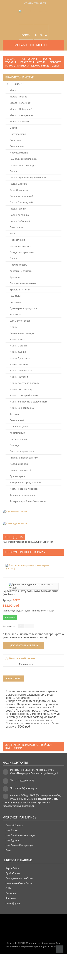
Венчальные (16, 146)
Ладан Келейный (19, 214)
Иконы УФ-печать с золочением (28, 401)
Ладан (13, 171)
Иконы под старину (20, 389)
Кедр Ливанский (18, 190)
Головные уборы (19, 426)
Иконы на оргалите (20, 370)
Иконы (13, 326)
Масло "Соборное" (20, 109)
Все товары (15, 84)
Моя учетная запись (20, 817)
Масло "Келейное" (20, 102)
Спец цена (14, 537)
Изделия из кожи (19, 463)
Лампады (15, 295)
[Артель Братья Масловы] (33, 16)
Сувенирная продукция (23, 308)
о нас (9, 888)
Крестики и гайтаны (21, 270)
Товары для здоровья (22, 495)
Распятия (15, 302)
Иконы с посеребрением (24, 395)
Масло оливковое (19, 121)
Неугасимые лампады (22, 165)
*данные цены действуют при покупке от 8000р (28, 610)
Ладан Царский (18, 183)
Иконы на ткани (18, 376)
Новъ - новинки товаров (23, 488)
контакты (11, 898)
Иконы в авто (17, 339)
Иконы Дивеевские (20, 358)
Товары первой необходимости (27, 501)
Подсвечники (17, 239)
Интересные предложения (25, 482)
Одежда (14, 445)
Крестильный (17, 432)
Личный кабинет (14, 825)
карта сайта (12, 868)
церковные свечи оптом (19, 883)
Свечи (13, 127)
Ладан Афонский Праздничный (27, 177)
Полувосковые (17, 133)
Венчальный (16, 420)
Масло (13, 90)
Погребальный (18, 439)
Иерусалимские (18, 152)
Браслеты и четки (19, 289)
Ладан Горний (17, 208)
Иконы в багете (18, 345)
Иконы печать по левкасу (24, 382)
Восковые (15, 140)
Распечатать (26, 664)
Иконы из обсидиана (21, 407)
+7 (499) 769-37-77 (35, 3)
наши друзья (13, 903)
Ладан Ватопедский (21, 202)
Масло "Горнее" (18, 96)
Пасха (13, 258)
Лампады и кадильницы (23, 158)
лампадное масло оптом (19, 878)
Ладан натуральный (21, 196)
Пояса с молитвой (20, 470)
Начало (10, 58)
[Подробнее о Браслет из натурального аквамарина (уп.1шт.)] (32, 567)
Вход (8, 850)
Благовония (16, 227)
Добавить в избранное (20, 658)
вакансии (11, 893)
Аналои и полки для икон (24, 457)
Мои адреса (12, 840)
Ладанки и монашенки (22, 283)
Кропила (14, 277)
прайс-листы (13, 873)
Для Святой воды (19, 320)
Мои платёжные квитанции (20, 835)
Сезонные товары (20, 246)
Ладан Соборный (19, 221)
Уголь (12, 233)
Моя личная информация (19, 845)
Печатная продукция (21, 451)
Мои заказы (12, 830)
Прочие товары (18, 264)
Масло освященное (21, 115)
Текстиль (14, 414)
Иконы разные (17, 351)
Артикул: (7, 600)
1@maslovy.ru (29, 788)
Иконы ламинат (18, 364)
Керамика (15, 314)
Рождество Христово (21, 252)
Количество (9, 626)
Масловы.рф (33, 943)
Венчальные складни (21, 333)
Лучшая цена (17, 476)
